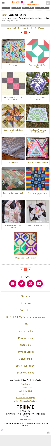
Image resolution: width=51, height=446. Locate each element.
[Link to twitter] (21, 283)
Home (3, 15)
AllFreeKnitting (25, 391)
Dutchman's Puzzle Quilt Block (13, 131)
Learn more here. (25, 419)
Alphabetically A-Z (13, 28)
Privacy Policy (25, 338)
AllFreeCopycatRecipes (25, 398)
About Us (25, 296)
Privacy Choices (25, 372)
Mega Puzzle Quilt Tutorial (25, 258)
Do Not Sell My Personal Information (25, 317)
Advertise (26, 303)
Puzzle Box (13, 65)
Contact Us (25, 310)
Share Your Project (25, 365)
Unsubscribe (25, 358)
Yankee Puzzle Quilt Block (38, 226)
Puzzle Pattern (13, 162)
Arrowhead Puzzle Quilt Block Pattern (13, 99)
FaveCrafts (25, 384)
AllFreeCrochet (25, 387)
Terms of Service (25, 351)
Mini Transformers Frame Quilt (38, 194)
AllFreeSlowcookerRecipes (25, 401)
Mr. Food (25, 394)
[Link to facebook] (12, 283)
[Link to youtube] (39, 283)
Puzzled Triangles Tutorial (38, 162)
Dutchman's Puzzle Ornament (37, 99)
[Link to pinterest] (30, 283)
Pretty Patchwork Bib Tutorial (13, 226)
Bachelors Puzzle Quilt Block (37, 66)
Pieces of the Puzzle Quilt (13, 193)
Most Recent (27, 28)
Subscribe (25, 344)
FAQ (25, 324)
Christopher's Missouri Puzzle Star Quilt (37, 131)
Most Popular (39, 28)
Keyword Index (25, 331)
